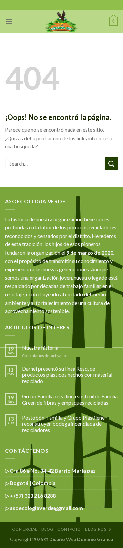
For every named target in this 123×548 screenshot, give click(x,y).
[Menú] (9, 21)
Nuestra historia (40, 347)
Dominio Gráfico (95, 539)
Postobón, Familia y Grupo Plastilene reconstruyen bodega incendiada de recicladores (63, 423)
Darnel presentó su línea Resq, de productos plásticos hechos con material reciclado (67, 374)
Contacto (69, 529)
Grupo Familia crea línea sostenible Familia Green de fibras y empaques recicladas (70, 399)
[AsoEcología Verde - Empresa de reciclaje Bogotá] (61, 21)
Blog (47, 529)
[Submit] (111, 163)
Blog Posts (98, 529)
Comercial (24, 529)
